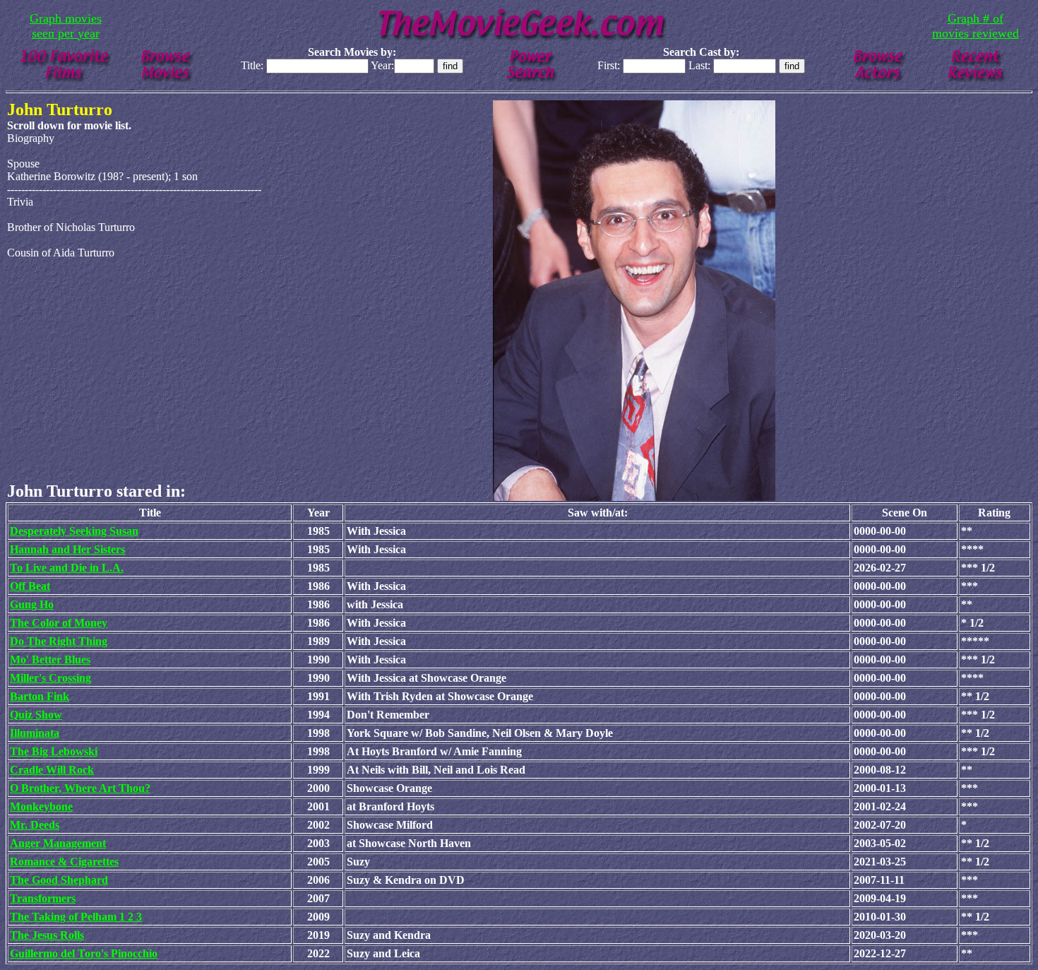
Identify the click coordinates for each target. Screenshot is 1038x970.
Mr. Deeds (34, 825)
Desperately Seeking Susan (74, 531)
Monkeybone (41, 806)
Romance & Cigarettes (64, 862)
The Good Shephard (59, 880)
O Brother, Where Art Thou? (80, 788)
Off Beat (30, 586)
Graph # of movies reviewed (975, 25)
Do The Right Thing (58, 641)
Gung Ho (32, 604)
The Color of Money (58, 623)
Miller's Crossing (50, 678)
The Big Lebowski (53, 751)
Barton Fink (39, 696)
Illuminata (34, 733)
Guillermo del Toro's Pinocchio (83, 953)
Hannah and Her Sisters (67, 549)
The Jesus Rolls (47, 935)
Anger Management (58, 843)
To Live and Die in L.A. (67, 568)
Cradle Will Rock (52, 770)
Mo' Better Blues (50, 659)
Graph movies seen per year (66, 25)
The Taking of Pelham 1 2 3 (76, 917)
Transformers (43, 898)
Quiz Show (36, 715)
